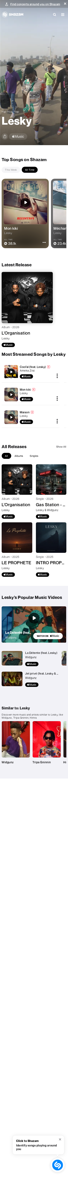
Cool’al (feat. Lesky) (33, 367)
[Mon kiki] (11, 394)
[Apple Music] (8, 345)
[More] (57, 376)
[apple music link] (18, 136)
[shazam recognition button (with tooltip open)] (58, 1165)
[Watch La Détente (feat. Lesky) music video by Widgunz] (34, 618)
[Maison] (11, 417)
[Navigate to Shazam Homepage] (12, 14)
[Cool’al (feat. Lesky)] (11, 372)
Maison (25, 412)
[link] (48, 636)
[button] (65, 3)
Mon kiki (25, 389)
